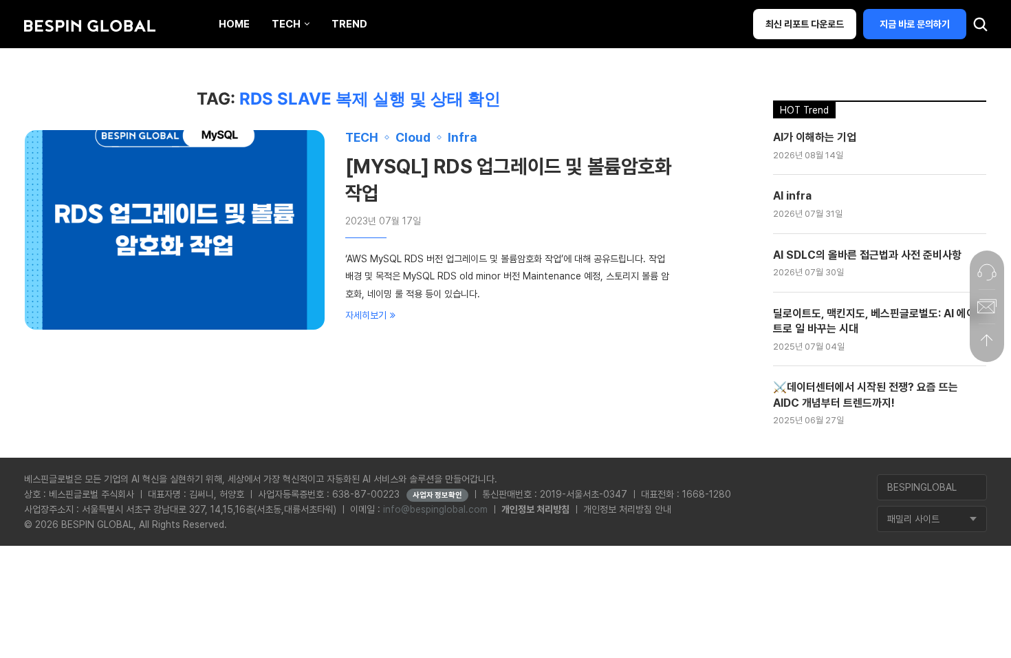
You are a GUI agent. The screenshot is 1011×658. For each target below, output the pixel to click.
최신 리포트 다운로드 (804, 24)
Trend (349, 24)
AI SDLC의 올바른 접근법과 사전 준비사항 (867, 255)
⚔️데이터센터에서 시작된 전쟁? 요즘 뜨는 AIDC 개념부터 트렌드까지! (865, 395)
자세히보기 (366, 315)
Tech (286, 24)
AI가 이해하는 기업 (814, 137)
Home (234, 24)
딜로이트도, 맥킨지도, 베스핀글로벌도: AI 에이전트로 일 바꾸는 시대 (879, 321)
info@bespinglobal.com (435, 509)
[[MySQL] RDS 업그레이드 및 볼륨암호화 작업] (175, 230)
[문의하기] (987, 272)
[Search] (980, 27)
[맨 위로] (987, 340)
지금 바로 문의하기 (915, 24)
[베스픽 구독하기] (987, 306)
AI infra (792, 195)
